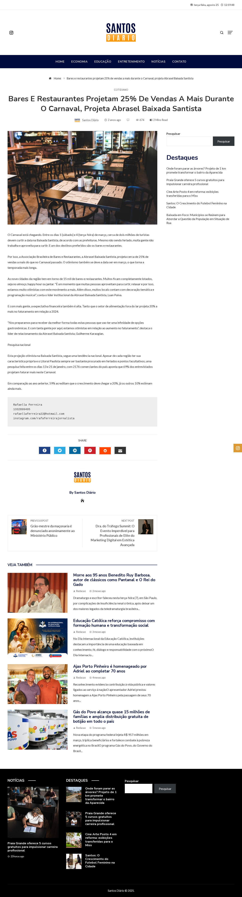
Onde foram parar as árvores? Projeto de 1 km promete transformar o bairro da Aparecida (196, 170)
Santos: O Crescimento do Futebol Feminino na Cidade (100, 860)
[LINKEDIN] (75, 450)
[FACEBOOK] (44, 450)
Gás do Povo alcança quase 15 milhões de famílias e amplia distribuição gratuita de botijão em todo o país (111, 716)
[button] (25, 867)
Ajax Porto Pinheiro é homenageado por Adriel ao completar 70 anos (110, 669)
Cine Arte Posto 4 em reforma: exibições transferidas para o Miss (192, 193)
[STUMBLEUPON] (105, 450)
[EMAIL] (120, 450)
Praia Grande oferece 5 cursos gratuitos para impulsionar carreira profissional (195, 182)
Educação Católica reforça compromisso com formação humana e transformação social (114, 623)
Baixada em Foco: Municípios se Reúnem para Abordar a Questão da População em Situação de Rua (197, 219)
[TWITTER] (59, 450)
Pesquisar (173, 133)
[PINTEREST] (90, 450)
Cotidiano (121, 90)
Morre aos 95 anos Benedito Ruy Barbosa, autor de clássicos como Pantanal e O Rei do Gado (114, 579)
